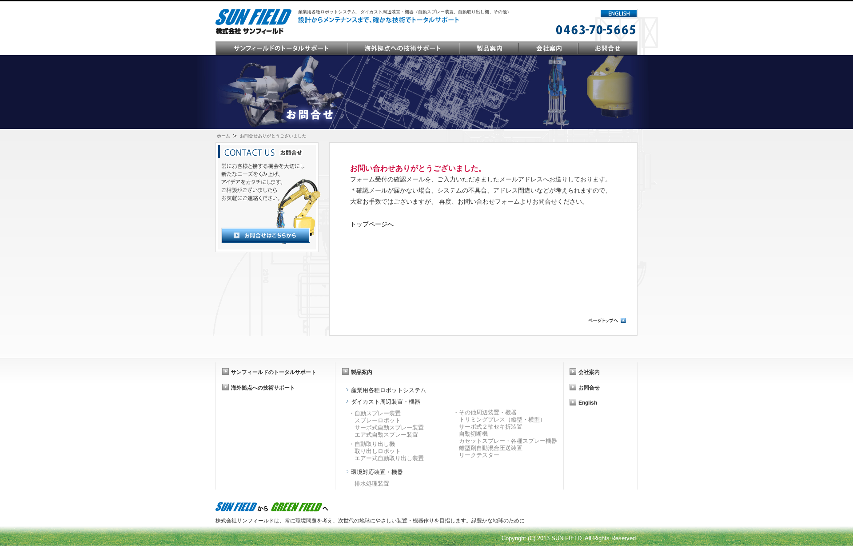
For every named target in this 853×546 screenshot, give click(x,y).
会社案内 (548, 48)
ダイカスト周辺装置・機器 (385, 401)
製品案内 (489, 48)
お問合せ (589, 388)
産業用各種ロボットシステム (388, 390)
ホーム (223, 135)
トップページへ (372, 224)
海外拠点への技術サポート (404, 48)
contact (608, 48)
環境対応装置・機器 (377, 472)
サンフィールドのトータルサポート (281, 48)
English (587, 403)
